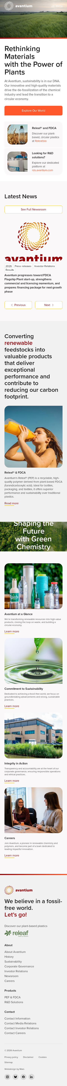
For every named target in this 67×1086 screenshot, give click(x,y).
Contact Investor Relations (21, 1028)
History (9, 956)
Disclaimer (28, 1057)
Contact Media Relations (20, 1023)
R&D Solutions (13, 1002)
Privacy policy (11, 1057)
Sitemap (8, 1062)
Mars (22, 1069)
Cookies (43, 1057)
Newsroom (11, 976)
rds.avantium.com (42, 170)
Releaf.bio (41, 141)
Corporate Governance (19, 966)
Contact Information (17, 1018)
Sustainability (13, 961)
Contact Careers (14, 1033)
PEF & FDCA (12, 997)
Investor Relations (16, 971)
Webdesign (10, 1069)
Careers (9, 981)
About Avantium (15, 952)
